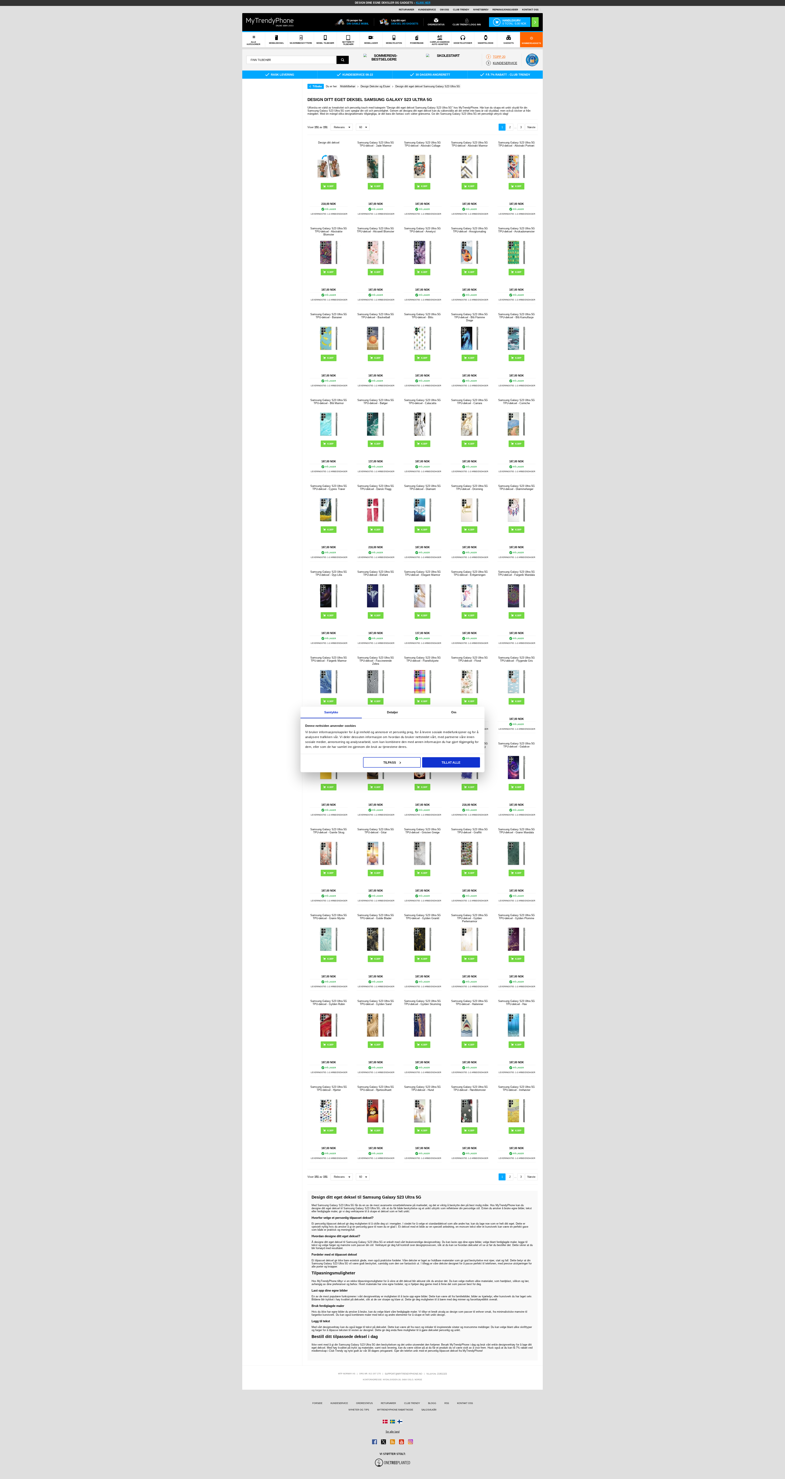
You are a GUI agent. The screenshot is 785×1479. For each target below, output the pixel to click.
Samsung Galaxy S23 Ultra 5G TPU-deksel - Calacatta (422, 402)
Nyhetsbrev (480, 9)
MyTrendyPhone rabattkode (395, 1409)
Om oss (444, 9)
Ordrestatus (364, 1403)
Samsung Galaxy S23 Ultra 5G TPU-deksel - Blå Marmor (328, 402)
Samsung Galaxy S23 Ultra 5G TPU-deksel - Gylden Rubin (328, 1002)
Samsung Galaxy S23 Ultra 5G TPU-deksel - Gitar (375, 831)
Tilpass (389, 762)
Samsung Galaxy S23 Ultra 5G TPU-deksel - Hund (422, 1088)
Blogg (432, 1403)
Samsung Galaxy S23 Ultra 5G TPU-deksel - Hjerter (328, 1088)
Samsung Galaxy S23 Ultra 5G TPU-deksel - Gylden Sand (375, 1002)
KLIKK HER (423, 2)
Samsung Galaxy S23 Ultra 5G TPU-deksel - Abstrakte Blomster (328, 231)
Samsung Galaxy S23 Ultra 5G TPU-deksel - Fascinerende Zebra (375, 660)
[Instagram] (410, 1441)
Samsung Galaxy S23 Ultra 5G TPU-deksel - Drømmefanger (516, 487)
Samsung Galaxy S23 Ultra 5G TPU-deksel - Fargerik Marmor (328, 659)
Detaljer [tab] (392, 712)
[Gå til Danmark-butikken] (385, 1421)
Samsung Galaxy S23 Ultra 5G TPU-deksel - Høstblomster (469, 1088)
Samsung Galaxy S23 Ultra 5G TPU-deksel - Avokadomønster (516, 230)
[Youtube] (401, 1441)
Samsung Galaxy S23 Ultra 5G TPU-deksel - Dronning (469, 487)
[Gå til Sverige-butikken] (392, 1421)
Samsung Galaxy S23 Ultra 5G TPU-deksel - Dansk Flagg (375, 487)
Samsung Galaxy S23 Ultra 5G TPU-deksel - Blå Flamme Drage (469, 317)
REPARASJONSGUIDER (505, 9)
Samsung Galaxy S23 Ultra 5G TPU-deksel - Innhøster (516, 1088)
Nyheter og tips (359, 1409)
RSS (446, 1403)
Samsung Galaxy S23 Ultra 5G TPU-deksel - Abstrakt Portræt (516, 144)
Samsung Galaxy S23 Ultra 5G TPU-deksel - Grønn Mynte (328, 917)
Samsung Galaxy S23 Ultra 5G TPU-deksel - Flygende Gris (516, 659)
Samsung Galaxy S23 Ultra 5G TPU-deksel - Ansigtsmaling (469, 230)
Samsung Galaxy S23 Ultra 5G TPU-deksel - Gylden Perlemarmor (469, 918)
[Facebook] (374, 1441)
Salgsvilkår (428, 1409)
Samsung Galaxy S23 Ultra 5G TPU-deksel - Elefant (375, 573)
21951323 (442, 1374)
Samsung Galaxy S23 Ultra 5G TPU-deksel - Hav (516, 1002)
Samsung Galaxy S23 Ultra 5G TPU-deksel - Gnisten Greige (422, 831)
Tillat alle (451, 762)
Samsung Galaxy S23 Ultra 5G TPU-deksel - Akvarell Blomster (375, 230)
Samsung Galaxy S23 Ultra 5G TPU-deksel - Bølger (375, 402)
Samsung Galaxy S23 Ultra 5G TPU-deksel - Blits (422, 316)
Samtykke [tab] (331, 712)
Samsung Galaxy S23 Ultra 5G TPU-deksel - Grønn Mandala (516, 831)
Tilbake (317, 86)
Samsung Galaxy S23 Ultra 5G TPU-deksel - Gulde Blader (375, 917)
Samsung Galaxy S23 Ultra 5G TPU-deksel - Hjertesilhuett (375, 1088)
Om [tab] (453, 712)
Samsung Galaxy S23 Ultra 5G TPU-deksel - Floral (469, 659)
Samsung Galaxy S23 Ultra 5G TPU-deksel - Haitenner (469, 1002)
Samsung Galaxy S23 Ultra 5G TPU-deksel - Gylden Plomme (516, 917)
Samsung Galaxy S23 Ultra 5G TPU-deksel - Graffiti (469, 831)
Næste (531, 127)
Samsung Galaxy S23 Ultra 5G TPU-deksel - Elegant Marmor (422, 573)
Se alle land (392, 1431)
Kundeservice (427, 9)
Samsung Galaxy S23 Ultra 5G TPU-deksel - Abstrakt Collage (422, 144)
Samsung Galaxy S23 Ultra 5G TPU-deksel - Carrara (469, 402)
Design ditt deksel (328, 142)
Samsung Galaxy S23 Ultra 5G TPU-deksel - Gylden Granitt (422, 917)
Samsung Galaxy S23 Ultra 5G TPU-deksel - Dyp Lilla (328, 573)
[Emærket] (532, 59)
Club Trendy (461, 9)
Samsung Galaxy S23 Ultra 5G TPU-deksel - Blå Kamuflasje (516, 316)
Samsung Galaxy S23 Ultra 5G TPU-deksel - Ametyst (422, 230)
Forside (317, 1403)
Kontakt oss (530, 9)
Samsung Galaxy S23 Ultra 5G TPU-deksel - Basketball (375, 316)
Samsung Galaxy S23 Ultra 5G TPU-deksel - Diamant (422, 487)
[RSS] (392, 1441)
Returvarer (406, 9)
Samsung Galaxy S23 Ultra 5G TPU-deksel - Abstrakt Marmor (469, 144)
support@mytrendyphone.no (403, 1374)
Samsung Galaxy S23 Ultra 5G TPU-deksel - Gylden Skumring (422, 1002)
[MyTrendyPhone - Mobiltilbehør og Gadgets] (269, 22)
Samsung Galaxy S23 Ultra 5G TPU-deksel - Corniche (516, 402)
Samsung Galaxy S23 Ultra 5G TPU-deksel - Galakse (516, 745)
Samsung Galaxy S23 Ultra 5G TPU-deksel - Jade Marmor (375, 144)
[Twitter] (383, 1441)
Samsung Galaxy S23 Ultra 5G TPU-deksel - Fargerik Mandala (516, 573)
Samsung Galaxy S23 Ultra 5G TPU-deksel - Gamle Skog (328, 831)
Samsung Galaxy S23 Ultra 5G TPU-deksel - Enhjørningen (469, 573)
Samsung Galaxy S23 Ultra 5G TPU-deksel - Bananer (328, 316)
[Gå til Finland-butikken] (399, 1421)
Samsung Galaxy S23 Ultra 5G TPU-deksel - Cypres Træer (328, 487)
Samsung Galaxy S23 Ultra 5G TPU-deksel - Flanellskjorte (422, 659)
